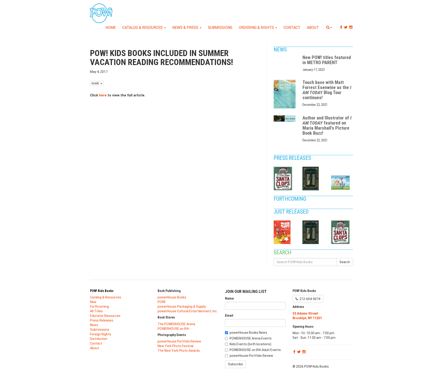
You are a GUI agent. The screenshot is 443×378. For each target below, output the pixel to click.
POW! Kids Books (102, 291)
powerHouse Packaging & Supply (182, 306)
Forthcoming (291, 199)
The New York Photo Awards (179, 350)
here (103, 95)
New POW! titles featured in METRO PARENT (326, 60)
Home (110, 27)
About (313, 27)
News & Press (185, 27)
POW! (161, 302)
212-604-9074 (309, 299)
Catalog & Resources (143, 27)
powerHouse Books (172, 297)
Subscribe (235, 364)
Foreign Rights (100, 334)
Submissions (220, 27)
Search (344, 262)
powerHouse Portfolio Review (179, 341)
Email (229, 315)
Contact (292, 27)
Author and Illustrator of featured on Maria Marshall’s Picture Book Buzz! (326, 125)
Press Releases (293, 158)
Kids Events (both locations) (250, 344)
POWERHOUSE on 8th (173, 328)
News (281, 50)
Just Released (292, 212)
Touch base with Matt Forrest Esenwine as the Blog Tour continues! (326, 90)
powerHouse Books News (248, 332)
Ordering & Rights (257, 27)
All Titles (96, 311)
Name (229, 298)
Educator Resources (105, 316)
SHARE (95, 83)
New (93, 302)
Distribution (98, 339)
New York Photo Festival (175, 346)
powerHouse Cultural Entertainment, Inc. (188, 311)
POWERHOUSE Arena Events (251, 338)
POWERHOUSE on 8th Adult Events (255, 350)
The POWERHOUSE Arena (176, 324)
